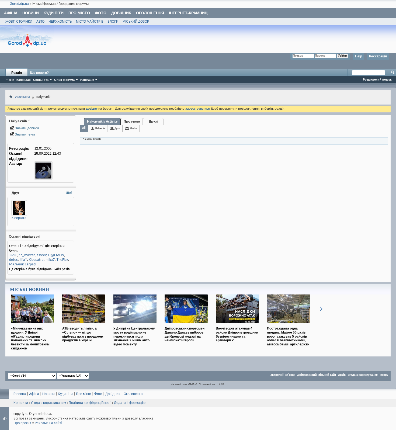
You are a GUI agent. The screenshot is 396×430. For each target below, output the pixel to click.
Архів (342, 375)
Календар (23, 79)
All (84, 128)
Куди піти (54, 13)
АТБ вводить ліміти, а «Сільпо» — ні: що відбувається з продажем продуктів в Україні (82, 334)
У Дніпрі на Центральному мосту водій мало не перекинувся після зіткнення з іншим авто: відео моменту (134, 336)
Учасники (22, 97)
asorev (41, 255)
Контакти (20, 403)
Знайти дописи (26, 128)
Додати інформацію (129, 403)
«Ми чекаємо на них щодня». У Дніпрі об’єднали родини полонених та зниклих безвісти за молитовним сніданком (30, 338)
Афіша (11, 13)
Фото (100, 13)
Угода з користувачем (363, 375)
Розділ (16, 73)
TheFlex (62, 260)
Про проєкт (22, 423)
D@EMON (56, 255)
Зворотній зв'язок (282, 375)
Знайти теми (24, 135)
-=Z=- (13, 255)
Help (358, 56)
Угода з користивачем (48, 403)
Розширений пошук (377, 79)
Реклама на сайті (48, 423)
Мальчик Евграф (22, 264)
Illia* (23, 260)
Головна (19, 394)
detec (13, 260)
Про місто (79, 13)
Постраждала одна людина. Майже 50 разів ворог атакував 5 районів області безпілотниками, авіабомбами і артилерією (288, 336)
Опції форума (64, 79)
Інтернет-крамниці (189, 13)
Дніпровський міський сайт (316, 375)
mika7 (50, 260)
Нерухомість (60, 21)
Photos (133, 128)
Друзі (153, 122)
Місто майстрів (89, 21)
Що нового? (39, 73)
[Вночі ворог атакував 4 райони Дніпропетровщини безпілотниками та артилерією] (237, 325)
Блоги (113, 21)
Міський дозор (136, 21)
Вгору (384, 375)
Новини (30, 13)
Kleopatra (19, 218)
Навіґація (87, 79)
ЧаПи (10, 79)
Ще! (69, 193)
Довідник (121, 13)
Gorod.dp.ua (19, 4)
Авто (40, 21)
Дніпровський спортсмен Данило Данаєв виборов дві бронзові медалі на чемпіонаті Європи (184, 334)
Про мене (132, 122)
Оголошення (150, 13)
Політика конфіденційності (90, 403)
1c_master (27, 255)
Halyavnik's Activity (102, 122)
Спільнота (40, 79)
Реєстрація (378, 56)
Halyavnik (100, 128)
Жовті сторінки (18, 21)
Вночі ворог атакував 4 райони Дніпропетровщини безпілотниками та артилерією (237, 334)
